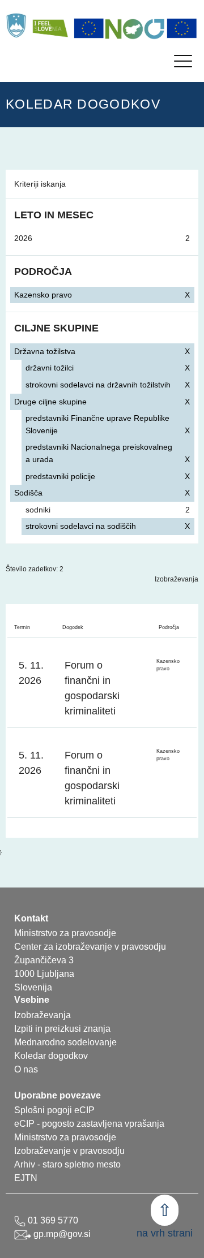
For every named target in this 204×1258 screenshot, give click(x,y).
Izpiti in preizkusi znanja (62, 1028)
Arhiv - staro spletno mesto (67, 1164)
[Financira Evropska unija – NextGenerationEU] (181, 28)
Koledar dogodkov (51, 1056)
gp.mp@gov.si (61, 1234)
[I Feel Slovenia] (50, 25)
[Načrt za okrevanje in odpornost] (135, 28)
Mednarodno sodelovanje (65, 1042)
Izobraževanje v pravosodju (69, 1151)
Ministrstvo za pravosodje (65, 1137)
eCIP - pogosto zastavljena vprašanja (89, 1123)
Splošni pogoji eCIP (54, 1110)
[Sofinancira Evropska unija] (89, 28)
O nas (26, 1069)
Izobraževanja (176, 579)
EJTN (25, 1178)
